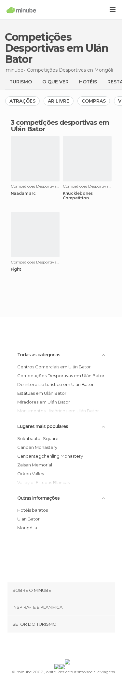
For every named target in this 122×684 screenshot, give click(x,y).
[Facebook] (51, 647)
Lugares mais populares (42, 426)
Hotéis (88, 82)
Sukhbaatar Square (38, 438)
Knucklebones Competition (78, 195)
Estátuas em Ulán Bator (41, 393)
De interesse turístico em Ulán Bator (55, 384)
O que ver (55, 82)
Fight (16, 269)
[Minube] (21, 10)
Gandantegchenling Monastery (50, 456)
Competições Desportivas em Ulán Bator (60, 375)
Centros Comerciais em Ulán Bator (54, 366)
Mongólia (27, 527)
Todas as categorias (38, 355)
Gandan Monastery (37, 447)
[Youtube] (76, 647)
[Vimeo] (68, 647)
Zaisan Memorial (34, 464)
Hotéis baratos (32, 510)
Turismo (20, 82)
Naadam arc (23, 193)
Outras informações (38, 498)
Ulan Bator (28, 518)
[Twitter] (59, 647)
